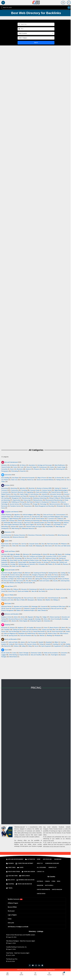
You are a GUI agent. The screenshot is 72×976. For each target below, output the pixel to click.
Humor (12, 469)
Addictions (4, 554)
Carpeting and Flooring (40, 572)
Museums (36, 469)
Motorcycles (41, 633)
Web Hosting (15, 528)
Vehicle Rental (13, 656)
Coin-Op (23, 543)
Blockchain (32, 488)
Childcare (15, 589)
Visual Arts (23, 471)
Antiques (12, 627)
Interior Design (21, 578)
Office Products (64, 633)
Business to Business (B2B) (44, 488)
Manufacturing (26, 498)
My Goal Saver (36, 436)
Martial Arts (7, 646)
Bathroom (27, 572)
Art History (23, 465)
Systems (21, 526)
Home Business (34, 494)
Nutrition (53, 562)
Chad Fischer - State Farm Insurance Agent (17, 953)
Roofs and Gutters (44, 580)
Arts (2, 589)
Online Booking (13, 654)
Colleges (44, 617)
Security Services (14, 504)
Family (49, 574)
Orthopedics (41, 564)
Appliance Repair (17, 572)
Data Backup (17, 516)
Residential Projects (29, 610)
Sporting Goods (13, 635)
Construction (14, 490)
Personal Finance (8, 580)
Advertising (14, 488)
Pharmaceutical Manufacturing (53, 500)
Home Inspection (16, 608)
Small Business (26, 504)
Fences (56, 574)
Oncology (12, 564)
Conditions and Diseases (36, 556)
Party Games (22, 545)
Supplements (57, 646)
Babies (8, 589)
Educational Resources (15, 619)
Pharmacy (65, 564)
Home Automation (27, 576)
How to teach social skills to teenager (36, 313)
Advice (16, 617)
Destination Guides (36, 652)
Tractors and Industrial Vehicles (45, 479)
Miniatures (64, 543)
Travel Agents (54, 654)
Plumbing (33, 580)
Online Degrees (23, 621)
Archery (3, 642)
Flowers (3, 631)
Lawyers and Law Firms (59, 496)
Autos (45, 627)
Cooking (63, 572)
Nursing (46, 562)
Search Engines (30, 524)
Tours (46, 654)
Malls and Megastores (10, 633)
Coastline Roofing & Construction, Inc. (16, 947)
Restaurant (54, 502)
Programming (57, 522)
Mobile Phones (31, 633)
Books (63, 627)
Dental (9, 558)
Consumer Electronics (32, 629)
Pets (27, 580)
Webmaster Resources (28, 528)
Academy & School (6, 617)
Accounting (4, 488)
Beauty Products (54, 627)
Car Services (58, 477)
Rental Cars (30, 479)
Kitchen (30, 578)
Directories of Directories (35, 535)
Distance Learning (54, 617)
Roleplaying (39, 545)
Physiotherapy (5, 566)
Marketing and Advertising (32, 520)
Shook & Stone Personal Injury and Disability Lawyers (20, 935)
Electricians (26, 574)
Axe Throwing (32, 642)
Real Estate (30, 502)
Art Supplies (30, 627)
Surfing (66, 646)
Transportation (28, 506)
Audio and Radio (13, 642)
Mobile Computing (64, 520)
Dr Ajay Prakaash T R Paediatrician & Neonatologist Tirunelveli (36, 401)
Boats (50, 477)
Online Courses (17, 522)
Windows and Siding (14, 582)
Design (34, 467)
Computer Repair (6, 516)
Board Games (5, 543)
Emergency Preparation (38, 574)
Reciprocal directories (18, 537)
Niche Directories (62, 535)
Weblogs (55, 600)
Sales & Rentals (42, 610)
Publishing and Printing (17, 502)
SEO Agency (47, 524)
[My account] (69, 2)
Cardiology (67, 554)
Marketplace (21, 633)
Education (24, 589)
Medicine (12, 562)
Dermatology (18, 558)
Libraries (14, 621)
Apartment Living (6, 572)
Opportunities (16, 500)
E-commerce (4, 492)
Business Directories (19, 535)
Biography (30, 617)
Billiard (56, 642)
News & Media (20, 600)
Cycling (11, 644)
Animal (45, 554)
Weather (47, 600)
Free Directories (49, 535)
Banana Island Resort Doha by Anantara (36, 207)
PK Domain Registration (36, 189)
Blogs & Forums (42, 477)
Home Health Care (15, 560)
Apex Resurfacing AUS (36, 348)
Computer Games (33, 543)
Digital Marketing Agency (61, 490)
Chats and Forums (48, 514)
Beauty (60, 554)
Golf (61, 644)
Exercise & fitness (31, 644)
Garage (3, 576)
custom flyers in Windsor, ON (36, 119)
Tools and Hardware (25, 635)
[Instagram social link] (36, 965)
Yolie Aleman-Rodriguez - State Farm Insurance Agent (20, 941)
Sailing (23, 646)
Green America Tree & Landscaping (36, 277)
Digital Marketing (13, 518)
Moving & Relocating (43, 608)
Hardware (11, 520)
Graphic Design (61, 467)
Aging (11, 554)
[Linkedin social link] (39, 965)
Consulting (24, 490)
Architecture (13, 465)
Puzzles (30, 545)
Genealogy (38, 619)
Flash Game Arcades (52, 543)
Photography (4, 471)
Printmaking (14, 471)
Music (44, 469)
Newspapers (31, 600)
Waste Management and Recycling (44, 506)
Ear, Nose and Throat (30, 558)
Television (39, 600)
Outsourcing (26, 500)
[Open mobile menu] (3, 2)
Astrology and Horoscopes (44, 465)
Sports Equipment (46, 646)
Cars (65, 477)
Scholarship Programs (35, 621)
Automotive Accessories (28, 477)
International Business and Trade (17, 496)
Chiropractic (16, 556)
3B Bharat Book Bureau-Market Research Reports (36, 136)
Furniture (63, 574)
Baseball (41, 642)
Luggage (3, 654)
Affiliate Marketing (6, 514)
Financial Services (56, 492)
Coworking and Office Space (58, 606)
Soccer (36, 646)
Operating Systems (39, 522)
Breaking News (17, 598)
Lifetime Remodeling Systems (36, 419)
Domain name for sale (27, 518)
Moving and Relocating (48, 578)
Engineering (30, 492)
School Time (11, 591)
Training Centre (60, 479)
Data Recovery (36, 516)
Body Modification (60, 465)
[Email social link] (33, 965)
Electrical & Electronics (17, 492)
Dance (28, 467)
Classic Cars (14, 479)
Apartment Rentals (6, 606)
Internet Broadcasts (53, 598)
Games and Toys (26, 631)
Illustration (20, 469)
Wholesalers (60, 506)
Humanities (4, 469)
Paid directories (5, 537)
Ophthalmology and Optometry (26, 564)
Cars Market (4, 479)
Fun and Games (49, 589)
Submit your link (13, 818)
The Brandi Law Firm (36, 330)
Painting (51, 469)
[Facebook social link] (29, 965)
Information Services (55, 494)
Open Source (27, 522)
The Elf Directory (36, 243)
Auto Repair (15, 477)
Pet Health (58, 564)
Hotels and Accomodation (51, 652)
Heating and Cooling (13, 576)
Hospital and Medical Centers (31, 560)
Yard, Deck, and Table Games (62, 545)
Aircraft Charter (5, 652)
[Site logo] (36, 2)
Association (32, 465)
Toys (35, 635)
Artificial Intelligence (27, 514)
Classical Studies (5, 467)
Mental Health (22, 562)
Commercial (44, 606)
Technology (43, 504)
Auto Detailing (5, 477)
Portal (48, 522)
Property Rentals (23, 654)
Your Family (42, 591)
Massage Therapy (46, 560)
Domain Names (40, 518)
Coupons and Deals (47, 629)
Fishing (41, 644)
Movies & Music (52, 633)
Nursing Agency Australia (36, 225)
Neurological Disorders (35, 562)
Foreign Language (28, 619)
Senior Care (15, 566)
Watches (42, 635)
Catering (57, 488)
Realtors (19, 610)
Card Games (15, 543)
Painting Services (37, 500)
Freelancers (60, 518)
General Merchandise (39, 631)
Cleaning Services (53, 572)
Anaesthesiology (36, 554)
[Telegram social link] (42, 965)
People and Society (61, 589)
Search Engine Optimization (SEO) (13, 524)
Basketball (49, 642)
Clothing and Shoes (18, 629)
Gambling (55, 644)
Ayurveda (52, 554)
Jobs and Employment (44, 496)
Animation (4, 465)
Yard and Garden (27, 582)
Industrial (44, 494)
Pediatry (50, 564)
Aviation (23, 642)
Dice (43, 543)
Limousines (64, 652)
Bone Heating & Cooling (36, 260)
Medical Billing (57, 560)
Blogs (38, 514)
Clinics (24, 556)
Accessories (4, 627)
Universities (47, 621)
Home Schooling (55, 619)
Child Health (6, 556)
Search (36, 42)
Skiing (29, 646)
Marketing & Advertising (39, 498)
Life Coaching (5, 498)
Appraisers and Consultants (21, 606)
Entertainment (43, 467)
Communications (60, 514)
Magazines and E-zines (7, 600)
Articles (23, 617)
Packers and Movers (63, 578)
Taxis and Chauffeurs (36, 654)
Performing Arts (60, 469)
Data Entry (27, 516)
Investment (32, 496)
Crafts (21, 467)
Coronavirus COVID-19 (52, 556)
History (46, 619)
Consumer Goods (34, 490)
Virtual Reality (49, 526)
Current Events (41, 598)
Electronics (64, 629)
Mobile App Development (49, 520)
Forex (15, 494)
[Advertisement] (36, 63)
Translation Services (15, 506)
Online (14, 545)
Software (13, 526)
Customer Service (46, 490)
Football (48, 644)
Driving (22, 479)
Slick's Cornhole (36, 172)
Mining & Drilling (53, 498)
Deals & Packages (24, 652)
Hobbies (68, 644)
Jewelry (68, 631)
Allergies (18, 554)
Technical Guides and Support (34, 526)
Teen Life (34, 591)
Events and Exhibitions (42, 492)
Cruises (14, 652)
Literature (28, 469)
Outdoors (16, 646)
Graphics (3, 520)
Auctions (38, 627)
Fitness (40, 558)
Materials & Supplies (29, 608)
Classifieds (7, 629)
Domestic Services (15, 574)
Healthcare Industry (50, 558)
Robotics (66, 522)
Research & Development (42, 502)
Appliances (21, 627)
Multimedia (7, 522)
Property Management (7, 610)
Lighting (37, 578)
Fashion (52, 467)
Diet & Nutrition (19, 644)
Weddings (49, 635)
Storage (35, 504)
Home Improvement (52, 576)
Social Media (56, 524)
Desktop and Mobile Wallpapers (51, 516)
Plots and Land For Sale (57, 608)
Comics (15, 467)
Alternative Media (6, 598)
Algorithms (17, 514)
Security (39, 524)
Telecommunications (54, 504)
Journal (63, 598)
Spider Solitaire (36, 296)
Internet (20, 520)
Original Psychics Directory (36, 101)
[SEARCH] (68, 7)
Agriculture (23, 488)
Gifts (48, 631)
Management (15, 498)
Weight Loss (24, 566)
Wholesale (57, 635)
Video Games (48, 545)
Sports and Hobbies (23, 591)
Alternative (26, 554)
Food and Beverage (14, 631)
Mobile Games (5, 545)
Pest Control (19, 580)
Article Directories (6, 535)
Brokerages (35, 606)
